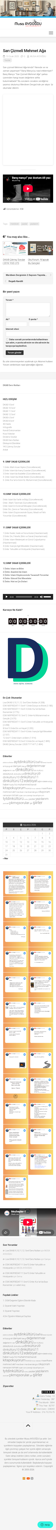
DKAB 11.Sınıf (9, 411)
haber (6, 784)
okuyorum (44, 791)
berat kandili (47, 762)
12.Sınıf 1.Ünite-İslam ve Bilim (16, 738)
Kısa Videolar (9, 434)
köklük (29, 788)
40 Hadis (7, 424)
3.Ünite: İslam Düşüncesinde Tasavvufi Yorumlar (26, 575)
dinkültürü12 (13, 781)
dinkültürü (24, 769)
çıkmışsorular (19, 803)
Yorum (9, 300)
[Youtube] (28, 1478)
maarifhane (46, 788)
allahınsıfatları (8, 762)
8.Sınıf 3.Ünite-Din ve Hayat (15, 728)
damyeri (17, 766)
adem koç (20, 1285)
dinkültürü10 (11, 777)
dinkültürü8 (19, 774)
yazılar (24, 224)
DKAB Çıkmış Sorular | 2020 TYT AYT (19, 744)
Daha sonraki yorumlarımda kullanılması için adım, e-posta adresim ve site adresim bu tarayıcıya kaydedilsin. (27, 342)
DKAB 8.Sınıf (8, 421)
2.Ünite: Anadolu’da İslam (15, 572)
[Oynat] (6, 596)
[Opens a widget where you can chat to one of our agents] (45, 1525)
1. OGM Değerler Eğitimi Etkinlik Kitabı (19, 1300)
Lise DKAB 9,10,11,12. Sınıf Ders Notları (20, 702)
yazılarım (34, 224)
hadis (11, 785)
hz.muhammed (22, 784)
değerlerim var (9, 770)
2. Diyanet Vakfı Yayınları (14, 1306)
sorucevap (27, 795)
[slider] (48, 596)
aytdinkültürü (25, 762)
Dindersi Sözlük (10, 437)
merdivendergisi (31, 792)
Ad (8, 319)
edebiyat (30, 781)
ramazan (7, 795)
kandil (33, 784)
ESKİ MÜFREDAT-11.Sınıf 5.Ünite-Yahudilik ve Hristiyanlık (28, 722)
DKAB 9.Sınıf (8, 405)
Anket (5, 450)
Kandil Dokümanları (12, 430)
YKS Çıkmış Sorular (11, 446)
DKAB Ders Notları (11, 440)
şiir (31, 803)
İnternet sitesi (12, 329)
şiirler (38, 802)
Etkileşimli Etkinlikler (11, 443)
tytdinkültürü (13, 798)
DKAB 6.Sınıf (8, 417)
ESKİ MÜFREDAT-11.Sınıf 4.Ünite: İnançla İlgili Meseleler (27, 731)
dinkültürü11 (29, 777)
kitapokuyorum (14, 788)
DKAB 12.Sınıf (9, 414)
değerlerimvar (36, 766)
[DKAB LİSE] (32, 1478)
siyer (21, 795)
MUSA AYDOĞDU (38, 56)
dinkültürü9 (32, 774)
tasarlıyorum (38, 795)
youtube (5, 803)
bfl (4, 766)
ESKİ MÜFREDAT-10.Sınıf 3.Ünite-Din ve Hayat (23, 741)
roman (15, 795)
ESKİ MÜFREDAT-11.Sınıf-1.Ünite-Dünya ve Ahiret (24, 706)
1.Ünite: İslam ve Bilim (13, 569)
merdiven (14, 224)
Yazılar (7, 60)
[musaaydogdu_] (24, 1478)
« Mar (5, 858)
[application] (28, 597)
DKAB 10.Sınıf (9, 408)
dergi (24, 766)
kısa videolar (36, 789)
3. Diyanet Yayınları (11, 1311)
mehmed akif (9, 792)
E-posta (33, 319)
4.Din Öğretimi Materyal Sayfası (17, 1316)
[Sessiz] (41, 596)
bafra (39, 762)
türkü (26, 799)
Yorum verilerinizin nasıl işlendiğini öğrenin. (23, 365)
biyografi (9, 766)
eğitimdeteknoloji (45, 781)
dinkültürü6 (8, 774)
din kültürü (38, 770)
